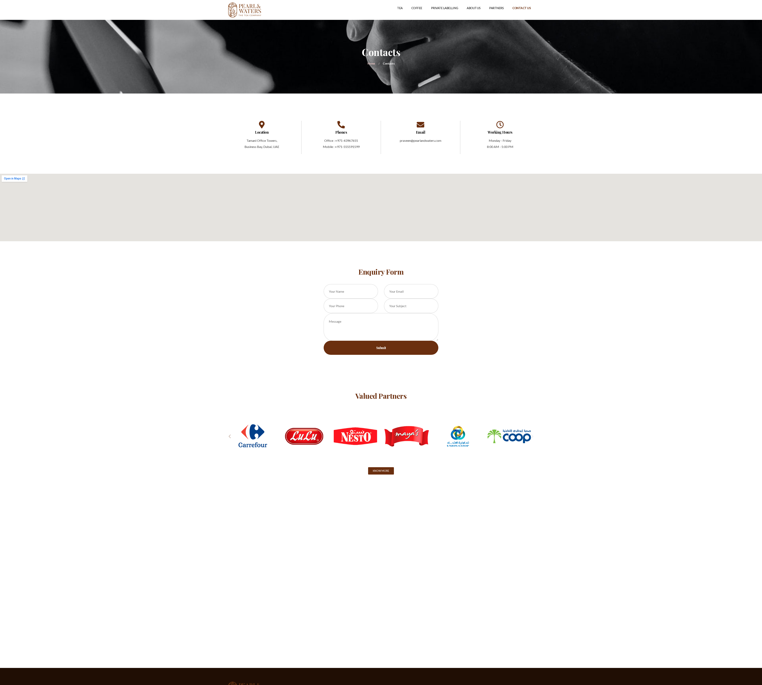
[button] (229, 436)
